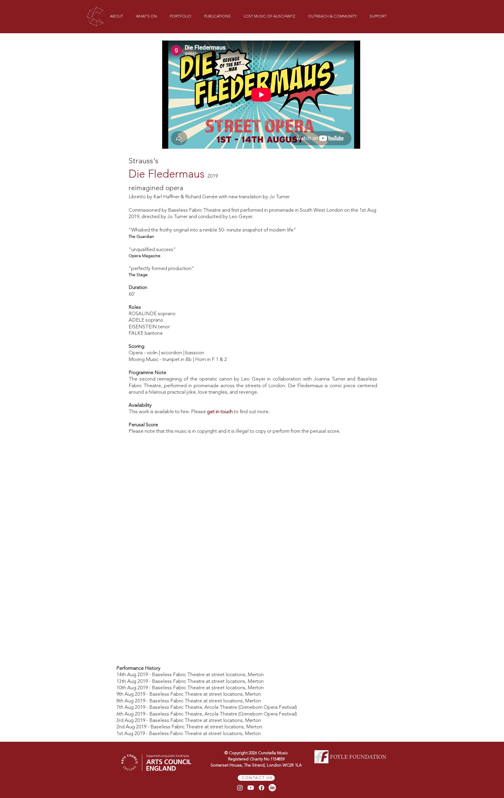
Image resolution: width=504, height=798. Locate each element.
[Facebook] (261, 787)
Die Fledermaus (166, 174)
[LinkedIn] (272, 787)
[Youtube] (250, 787)
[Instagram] (240, 787)
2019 (212, 176)
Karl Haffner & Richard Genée (185, 196)
